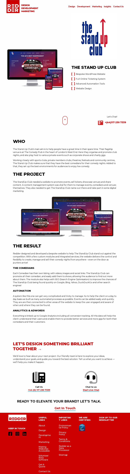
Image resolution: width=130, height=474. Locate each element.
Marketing (44, 442)
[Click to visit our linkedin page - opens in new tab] (24, 434)
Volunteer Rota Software (43, 458)
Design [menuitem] (71, 6)
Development (45, 436)
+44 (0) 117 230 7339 (39, 390)
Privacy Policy (62, 433)
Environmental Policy (65, 426)
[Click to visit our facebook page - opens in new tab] (10, 434)
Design (42, 430)
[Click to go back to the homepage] (17, 419)
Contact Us (44, 471)
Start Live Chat (91, 390)
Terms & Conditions (64, 440)
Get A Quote (42, 465)
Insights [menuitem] (107, 6)
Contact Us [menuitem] (118, 6)
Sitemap (63, 455)
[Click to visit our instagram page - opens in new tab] (17, 434)
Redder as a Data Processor (65, 448)
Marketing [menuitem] (97, 6)
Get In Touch (65, 408)
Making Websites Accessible (44, 449)
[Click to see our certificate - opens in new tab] (82, 427)
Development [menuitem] (83, 6)
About (42, 425)
